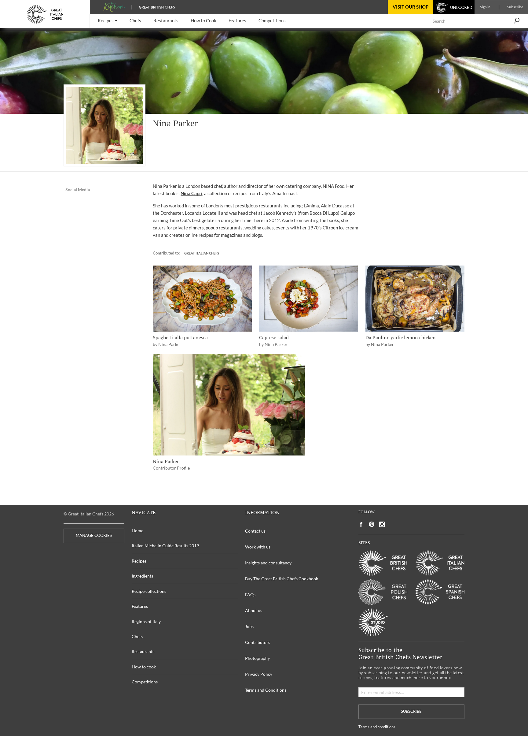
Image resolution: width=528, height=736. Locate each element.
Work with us (257, 546)
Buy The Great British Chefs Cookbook (281, 578)
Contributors (257, 642)
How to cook (144, 666)
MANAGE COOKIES (94, 535)
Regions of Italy (146, 621)
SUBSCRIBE (411, 711)
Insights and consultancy (268, 562)
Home (137, 530)
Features (140, 606)
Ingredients (142, 575)
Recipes (139, 560)
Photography (257, 658)
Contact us (255, 530)
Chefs (137, 636)
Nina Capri (191, 193)
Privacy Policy (258, 674)
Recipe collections (149, 591)
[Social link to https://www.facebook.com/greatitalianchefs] (361, 524)
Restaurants (143, 651)
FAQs (250, 594)
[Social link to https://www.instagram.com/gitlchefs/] (382, 524)
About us (253, 610)
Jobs (249, 626)
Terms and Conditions (265, 690)
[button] (107, 21)
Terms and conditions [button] (376, 727)
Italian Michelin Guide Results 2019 (165, 545)
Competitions (145, 681)
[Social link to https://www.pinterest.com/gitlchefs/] (371, 524)
